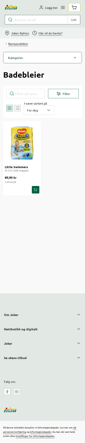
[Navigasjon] (62, 7)
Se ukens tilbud (15, 358)
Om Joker (11, 315)
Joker (8, 343)
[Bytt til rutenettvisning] (9, 108)
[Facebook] (7, 392)
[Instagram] (16, 392)
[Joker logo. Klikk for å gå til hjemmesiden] (11, 7)
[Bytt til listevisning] (17, 108)
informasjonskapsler (40, 431)
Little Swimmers (16, 167)
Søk (74, 20)
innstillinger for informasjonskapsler (35, 435)
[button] (42, 57)
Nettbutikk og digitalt (21, 329)
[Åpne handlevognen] (74, 7)
